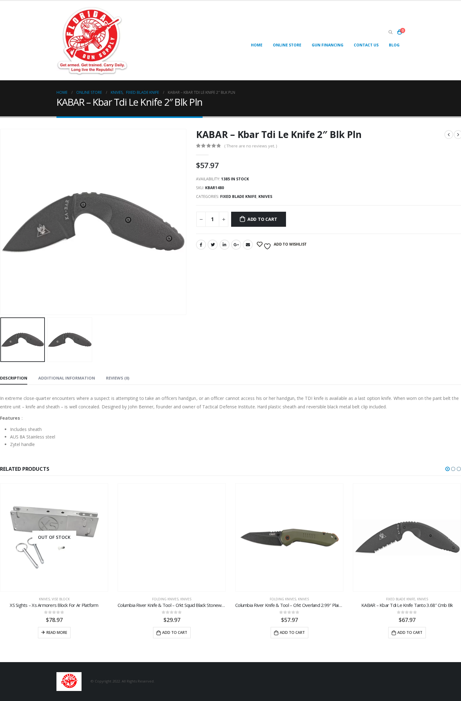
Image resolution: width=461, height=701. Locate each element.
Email (248, 245)
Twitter (213, 245)
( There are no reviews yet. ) (250, 146)
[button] (447, 469)
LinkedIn (225, 245)
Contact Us (366, 45)
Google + (236, 245)
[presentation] (185, 221)
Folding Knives (165, 599)
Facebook (201, 245)
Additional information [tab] (66, 378)
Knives (265, 196)
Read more (56, 632)
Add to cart (262, 219)
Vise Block (61, 599)
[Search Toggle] (390, 32)
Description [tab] (13, 378)
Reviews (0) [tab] (117, 378)
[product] (171, 537)
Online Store (287, 45)
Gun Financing (327, 45)
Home (256, 45)
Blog (394, 45)
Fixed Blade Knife (238, 196)
